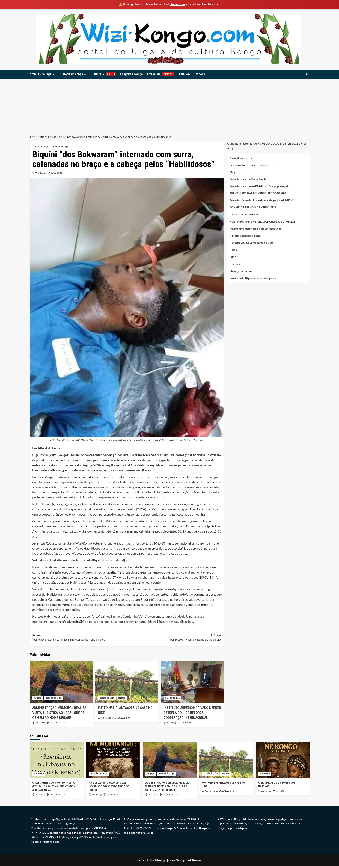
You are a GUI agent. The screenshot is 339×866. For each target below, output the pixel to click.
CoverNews (175, 860)
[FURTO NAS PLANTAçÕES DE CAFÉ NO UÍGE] (126, 682)
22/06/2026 (186, 723)
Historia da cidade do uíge (245, 235)
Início (233, 256)
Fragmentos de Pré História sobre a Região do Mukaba (262, 221)
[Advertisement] (169, 105)
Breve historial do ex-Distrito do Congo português (260, 186)
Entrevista (160, 74)
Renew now (177, 4)
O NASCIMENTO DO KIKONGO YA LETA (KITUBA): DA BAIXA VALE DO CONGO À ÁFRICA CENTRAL (54, 786)
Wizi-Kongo (40, 173)
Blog (232, 172)
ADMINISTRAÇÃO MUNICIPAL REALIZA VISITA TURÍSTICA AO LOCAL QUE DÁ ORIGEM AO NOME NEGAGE (59, 713)
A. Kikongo (39, 773)
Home (233, 249)
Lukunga (235, 263)
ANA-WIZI (185, 74)
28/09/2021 (56, 173)
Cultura (103, 74)
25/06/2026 (281, 791)
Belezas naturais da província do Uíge (252, 165)
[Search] (307, 74)
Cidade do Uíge (41, 146)
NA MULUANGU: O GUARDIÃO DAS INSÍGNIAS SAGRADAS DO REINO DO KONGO (109, 786)
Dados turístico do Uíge (244, 214)
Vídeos (200, 74)
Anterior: (68, 638)
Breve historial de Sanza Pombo (248, 179)
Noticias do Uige (60, 146)
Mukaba (121, 698)
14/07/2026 (55, 794)
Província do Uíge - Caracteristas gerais (253, 278)
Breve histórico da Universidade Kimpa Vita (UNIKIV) (261, 200)
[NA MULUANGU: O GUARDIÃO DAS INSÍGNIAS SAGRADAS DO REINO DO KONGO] (113, 760)
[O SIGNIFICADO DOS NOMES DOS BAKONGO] (283, 760)
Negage (37, 698)
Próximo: (195, 638)
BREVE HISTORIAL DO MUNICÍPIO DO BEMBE (258, 193)
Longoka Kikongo (131, 74)
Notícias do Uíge (40, 74)
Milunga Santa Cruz (241, 271)
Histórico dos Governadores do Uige (251, 242)
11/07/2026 (111, 794)
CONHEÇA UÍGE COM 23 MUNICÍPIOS (253, 207)
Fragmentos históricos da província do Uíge (255, 228)
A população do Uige (242, 157)
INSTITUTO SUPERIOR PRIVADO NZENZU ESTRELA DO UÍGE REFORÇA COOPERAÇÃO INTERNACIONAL (192, 713)
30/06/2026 (55, 723)
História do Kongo (71, 74)
